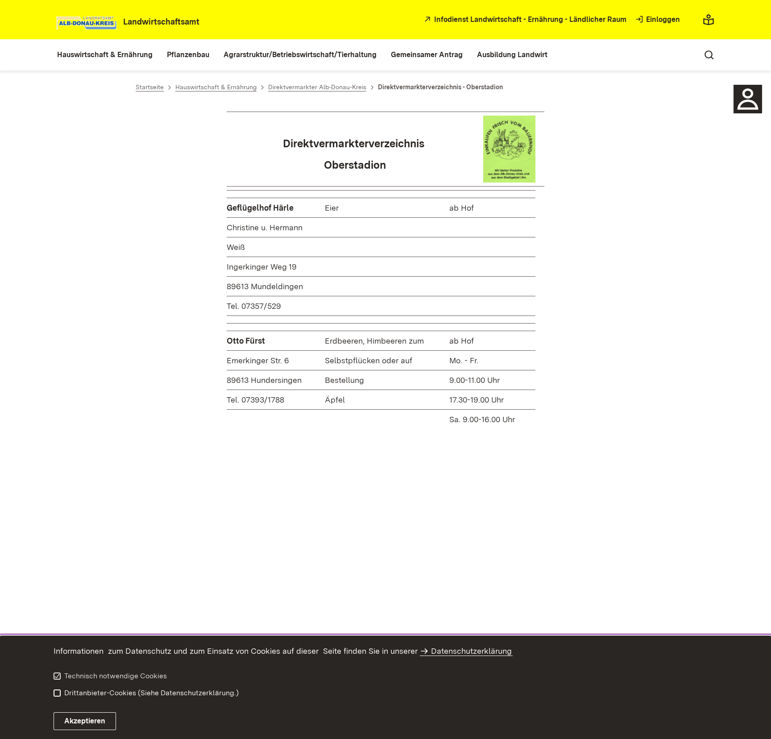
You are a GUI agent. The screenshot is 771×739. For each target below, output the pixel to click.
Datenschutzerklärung (471, 651)
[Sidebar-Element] (748, 99)
